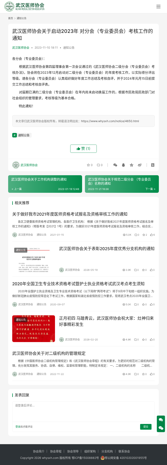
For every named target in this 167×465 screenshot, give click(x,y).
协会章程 (56, 451)
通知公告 (69, 47)
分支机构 (107, 451)
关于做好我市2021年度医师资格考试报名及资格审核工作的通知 (69, 214)
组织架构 (90, 451)
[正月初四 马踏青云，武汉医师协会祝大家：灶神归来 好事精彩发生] (33, 328)
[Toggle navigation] (158, 6)
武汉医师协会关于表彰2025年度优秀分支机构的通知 (107, 248)
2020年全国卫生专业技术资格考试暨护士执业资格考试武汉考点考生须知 (78, 283)
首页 (10, 18)
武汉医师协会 (20, 47)
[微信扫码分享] (115, 165)
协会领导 (73, 451)
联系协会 (124, 451)
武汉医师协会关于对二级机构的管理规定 (49, 353)
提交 (145, 426)
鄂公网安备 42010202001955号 (126, 457)
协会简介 (38, 451)
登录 (17, 426)
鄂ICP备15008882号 (85, 457)
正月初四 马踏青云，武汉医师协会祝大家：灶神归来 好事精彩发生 (106, 321)
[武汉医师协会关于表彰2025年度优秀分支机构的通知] (33, 259)
